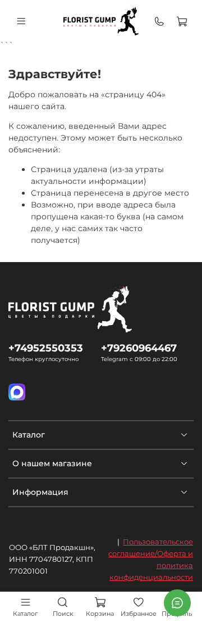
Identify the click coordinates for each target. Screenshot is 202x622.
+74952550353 (45, 347)
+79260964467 (139, 347)
